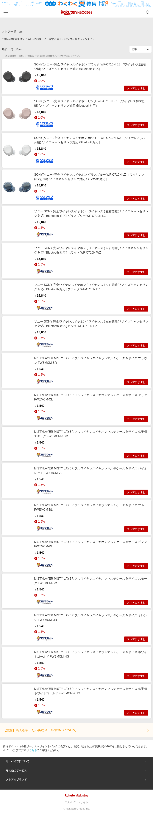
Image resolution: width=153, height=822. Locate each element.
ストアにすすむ (136, 88)
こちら (33, 750)
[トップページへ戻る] (76, 12)
